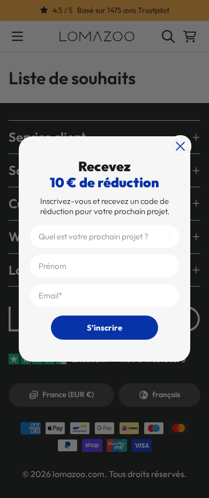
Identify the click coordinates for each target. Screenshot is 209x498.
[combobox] (101, 236)
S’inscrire (104, 328)
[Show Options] (169, 236)
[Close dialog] (180, 146)
